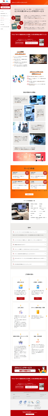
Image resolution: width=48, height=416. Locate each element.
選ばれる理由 (2, 24)
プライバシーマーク (20, 404)
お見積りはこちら (29, 194)
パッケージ (2, 22)
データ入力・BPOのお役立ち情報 (5, 26)
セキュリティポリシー (29, 396)
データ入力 (2, 11)
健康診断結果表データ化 (4, 13)
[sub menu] (9, 11)
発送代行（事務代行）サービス (4, 15)
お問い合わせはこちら (20, 298)
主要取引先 (28, 394)
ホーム (12, 5)
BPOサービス (2, 20)
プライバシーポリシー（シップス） (16, 396)
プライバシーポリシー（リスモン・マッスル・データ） (43, 394)
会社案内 (2, 28)
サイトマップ (41, 396)
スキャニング (2, 17)
